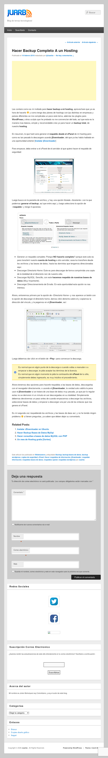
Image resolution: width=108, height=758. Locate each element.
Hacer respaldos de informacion (57, 457)
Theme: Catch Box (92, 748)
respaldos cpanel (51, 459)
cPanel (41, 457)
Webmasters (40, 454)
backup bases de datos (72, 454)
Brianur (14, 729)
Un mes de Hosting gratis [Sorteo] (34, 439)
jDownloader (76, 457)
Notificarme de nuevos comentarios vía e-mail (32, 524)
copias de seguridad (29, 457)
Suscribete (20, 30)
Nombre (18, 537)
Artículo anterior (72, 42)
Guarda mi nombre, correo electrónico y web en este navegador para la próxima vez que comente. (52, 571)
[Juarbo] (19, 14)
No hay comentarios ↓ (65, 55)
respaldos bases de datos (32, 459)
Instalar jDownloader (45, 140)
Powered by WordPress (72, 748)
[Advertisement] (54, 80)
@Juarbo (49, 55)
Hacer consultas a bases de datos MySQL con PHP (42, 436)
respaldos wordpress (67, 459)
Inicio (9, 30)
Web (15, 564)
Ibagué (13, 735)
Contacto (32, 30)
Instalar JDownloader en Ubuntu (33, 429)
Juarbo (82, 459)
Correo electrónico (21, 551)
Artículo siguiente (90, 42)
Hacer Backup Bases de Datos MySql (35, 432)
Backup (59, 454)
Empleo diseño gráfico (20, 732)
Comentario (19, 492)
